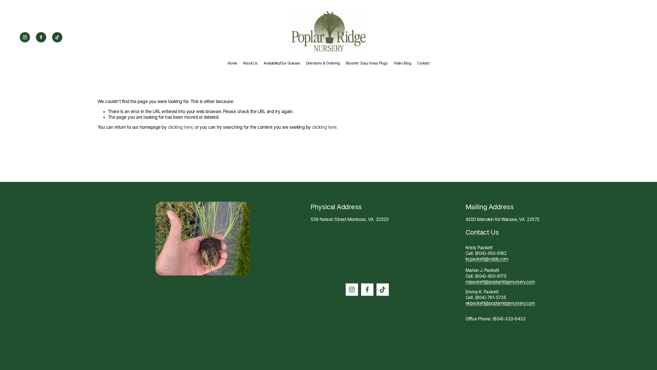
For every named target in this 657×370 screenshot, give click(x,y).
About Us (250, 63)
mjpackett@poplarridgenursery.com (500, 281)
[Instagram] (25, 37)
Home (232, 63)
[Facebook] (41, 37)
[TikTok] (57, 37)
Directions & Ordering (323, 63)
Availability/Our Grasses (282, 63)
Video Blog (402, 63)
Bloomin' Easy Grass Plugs (367, 63)
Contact (423, 63)
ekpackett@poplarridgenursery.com (500, 303)
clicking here (180, 127)
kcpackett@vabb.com (487, 259)
